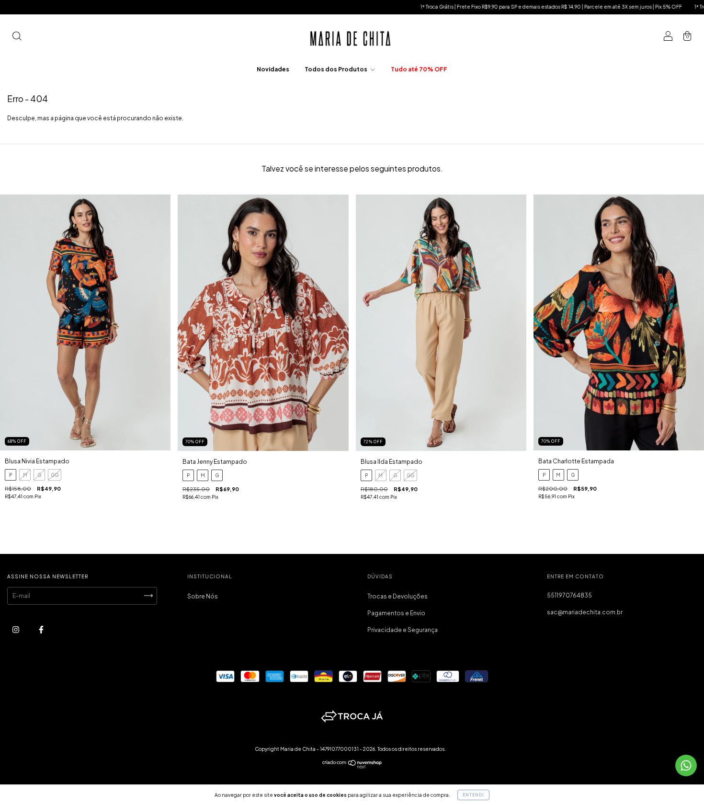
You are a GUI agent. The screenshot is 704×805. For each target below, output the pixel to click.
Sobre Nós (202, 596)
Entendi (473, 795)
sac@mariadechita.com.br (585, 612)
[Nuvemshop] (352, 766)
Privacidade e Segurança (402, 629)
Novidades (273, 69)
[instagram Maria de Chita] (16, 629)
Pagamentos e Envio (396, 613)
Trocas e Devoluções (397, 596)
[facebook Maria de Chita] (41, 629)
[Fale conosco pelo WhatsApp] (686, 765)
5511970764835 (569, 595)
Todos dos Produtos (336, 69)
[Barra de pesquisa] (17, 37)
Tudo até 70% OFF (419, 69)
